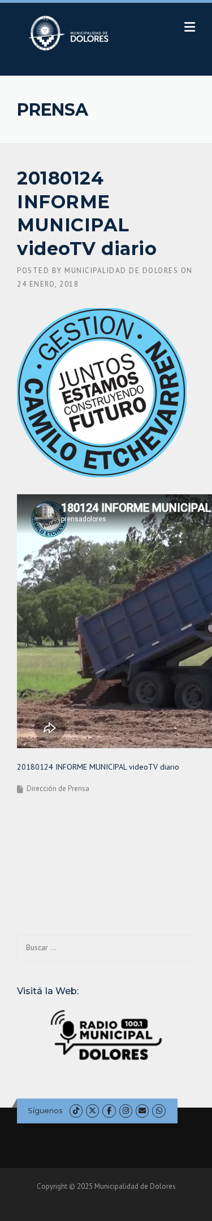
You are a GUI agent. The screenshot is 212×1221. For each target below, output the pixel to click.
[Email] (142, 1110)
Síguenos (45, 1110)
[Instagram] (125, 1110)
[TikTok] (76, 1110)
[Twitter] (92, 1110)
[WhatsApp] (158, 1110)
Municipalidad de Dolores (121, 270)
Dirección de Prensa (58, 788)
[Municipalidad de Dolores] (71, 33)
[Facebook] (108, 1110)
